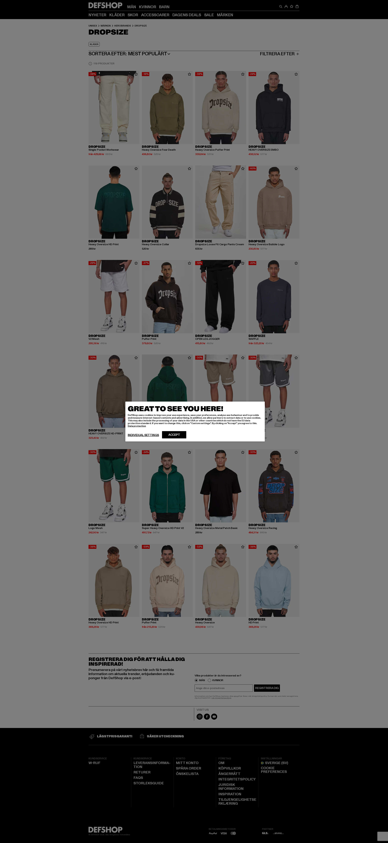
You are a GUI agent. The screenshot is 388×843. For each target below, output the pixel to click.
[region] (195, 422)
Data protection (137, 426)
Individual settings (143, 435)
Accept (174, 435)
